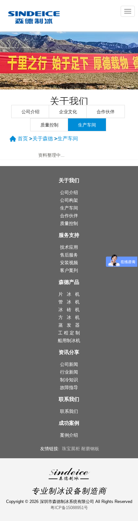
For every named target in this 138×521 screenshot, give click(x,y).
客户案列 (69, 270)
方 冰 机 (69, 317)
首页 (23, 138)
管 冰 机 (69, 301)
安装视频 (69, 262)
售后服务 (69, 254)
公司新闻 (69, 364)
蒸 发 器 (69, 325)
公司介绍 (30, 111)
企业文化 (68, 111)
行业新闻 (69, 372)
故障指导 (69, 387)
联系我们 (69, 411)
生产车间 (87, 124)
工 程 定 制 (69, 332)
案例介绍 (69, 435)
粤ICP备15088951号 (69, 507)
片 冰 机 (69, 294)
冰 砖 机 (69, 309)
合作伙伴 (106, 111)
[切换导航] (128, 11)
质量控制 (49, 124)
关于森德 (42, 138)
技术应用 (69, 247)
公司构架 (69, 200)
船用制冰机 (69, 340)
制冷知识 (69, 379)
